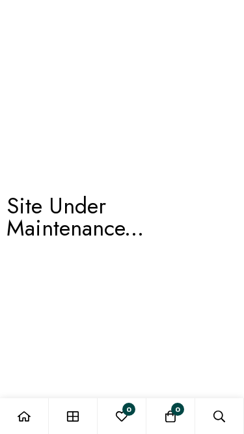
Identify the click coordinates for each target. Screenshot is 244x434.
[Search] (219, 416)
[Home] (24, 416)
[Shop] (73, 416)
